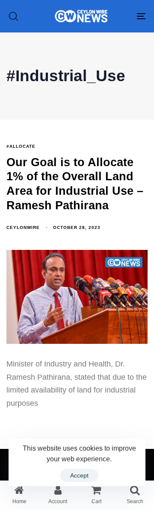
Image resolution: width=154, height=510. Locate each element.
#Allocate (21, 146)
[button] (13, 16)
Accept (79, 475)
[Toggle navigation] (122, 16)
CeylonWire (23, 227)
